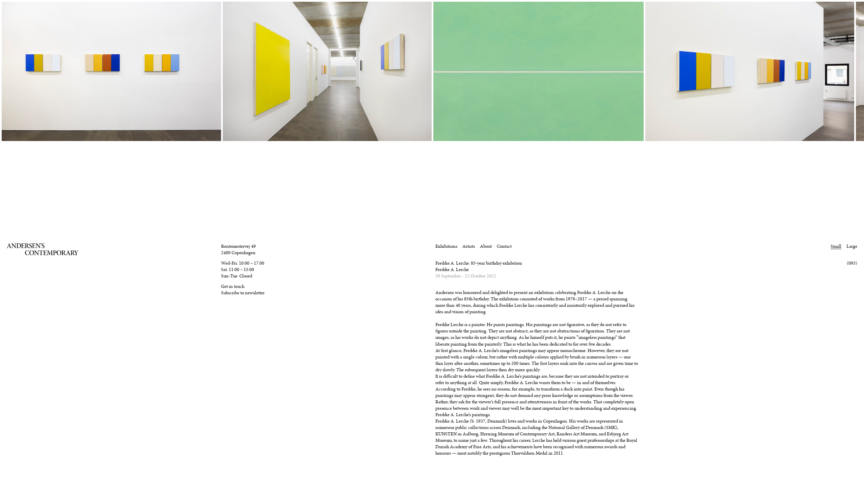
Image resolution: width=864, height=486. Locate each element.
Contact (504, 246)
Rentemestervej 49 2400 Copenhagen (238, 249)
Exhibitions (446, 246)
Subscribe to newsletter (243, 293)
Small (836, 246)
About (486, 246)
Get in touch (232, 286)
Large (851, 246)
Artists (468, 246)
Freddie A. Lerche (452, 269)
